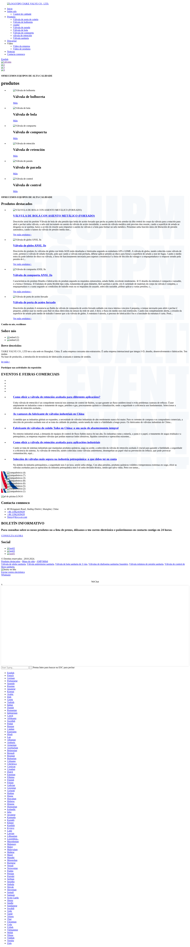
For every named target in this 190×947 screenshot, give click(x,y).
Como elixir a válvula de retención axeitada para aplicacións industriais (56, 442)
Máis (15, 103)
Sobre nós (11, 11)
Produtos (11, 16)
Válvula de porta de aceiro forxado (34, 302)
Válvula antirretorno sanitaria (40, 564)
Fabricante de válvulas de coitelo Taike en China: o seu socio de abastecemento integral (65, 428)
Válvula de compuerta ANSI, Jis (32, 275)
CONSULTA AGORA (12, 535)
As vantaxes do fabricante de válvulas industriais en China (48, 413)
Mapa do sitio (28, 561)
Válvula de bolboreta (23, 22)
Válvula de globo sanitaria (13, 564)
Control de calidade (22, 14)
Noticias (11, 51)
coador (16, 25)
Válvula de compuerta (23, 33)
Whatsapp (6, 575)
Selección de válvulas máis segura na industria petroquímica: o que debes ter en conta (65, 459)
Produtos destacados (10, 561)
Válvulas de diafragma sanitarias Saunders (108, 564)
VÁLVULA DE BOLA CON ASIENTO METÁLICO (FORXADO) (54, 215)
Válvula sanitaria (21, 38)
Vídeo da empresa (21, 46)
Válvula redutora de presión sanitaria (146, 564)
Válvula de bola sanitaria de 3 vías (71, 564)
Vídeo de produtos (21, 49)
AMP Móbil (42, 561)
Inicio (9, 8)
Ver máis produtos (22, 234)
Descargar (12, 41)
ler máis (5, 362)
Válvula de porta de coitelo (25, 19)
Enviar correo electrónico (13, 572)
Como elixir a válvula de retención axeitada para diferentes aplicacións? (56, 396)
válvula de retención (22, 35)
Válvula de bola (20, 30)
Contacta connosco (16, 54)
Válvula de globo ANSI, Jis (29, 245)
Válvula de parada (21, 27)
